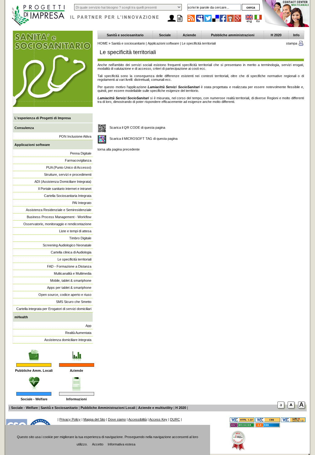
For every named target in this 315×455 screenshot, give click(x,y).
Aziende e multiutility (155, 408)
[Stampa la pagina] (180, 22)
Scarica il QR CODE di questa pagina (137, 127)
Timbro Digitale (80, 238)
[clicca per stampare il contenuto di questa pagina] (301, 44)
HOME (103, 43)
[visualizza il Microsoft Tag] (102, 139)
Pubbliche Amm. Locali (34, 370)
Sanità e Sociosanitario (59, 408)
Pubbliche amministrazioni (232, 35)
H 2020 (276, 35)
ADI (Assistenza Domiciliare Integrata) (62, 181)
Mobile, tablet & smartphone (70, 280)
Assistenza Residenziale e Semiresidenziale (58, 210)
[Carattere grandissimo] (302, 409)
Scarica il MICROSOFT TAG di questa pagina (143, 138)
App (88, 326)
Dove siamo (117, 419)
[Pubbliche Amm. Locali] (33, 353)
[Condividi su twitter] (208, 21)
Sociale (165, 35)
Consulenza (24, 128)
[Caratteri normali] (281, 409)
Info (296, 35)
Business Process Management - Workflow (59, 217)
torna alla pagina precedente (119, 149)
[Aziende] (76, 353)
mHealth (21, 317)
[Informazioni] (76, 381)
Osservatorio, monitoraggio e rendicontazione (57, 224)
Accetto (97, 444)
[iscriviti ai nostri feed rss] (191, 21)
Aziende (76, 370)
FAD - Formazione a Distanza (69, 266)
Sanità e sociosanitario (125, 35)
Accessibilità (137, 419)
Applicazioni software (32, 145)
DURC (175, 419)
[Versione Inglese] (249, 21)
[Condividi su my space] (200, 21)
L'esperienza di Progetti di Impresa (42, 118)
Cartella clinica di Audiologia (71, 252)
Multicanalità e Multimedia (72, 273)
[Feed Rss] (267, 426)
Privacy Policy (70, 419)
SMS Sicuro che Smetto (73, 302)
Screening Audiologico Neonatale (67, 245)
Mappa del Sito (94, 419)
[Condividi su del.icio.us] (216, 21)
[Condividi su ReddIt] (230, 21)
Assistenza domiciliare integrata (67, 340)
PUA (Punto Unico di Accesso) (68, 167)
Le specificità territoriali (74, 259)
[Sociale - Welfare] (34, 381)
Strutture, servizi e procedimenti (67, 174)
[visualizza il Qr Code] (102, 128)
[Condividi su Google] (238, 21)
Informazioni (76, 399)
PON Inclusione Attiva (75, 136)
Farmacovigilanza (78, 160)
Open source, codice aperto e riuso (64, 294)
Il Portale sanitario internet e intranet (64, 188)
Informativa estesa (121, 444)
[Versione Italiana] (258, 21)
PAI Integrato (81, 203)
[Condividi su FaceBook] (223, 21)
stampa (291, 43)
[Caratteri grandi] (292, 409)
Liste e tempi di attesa (75, 231)
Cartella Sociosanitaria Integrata (67, 196)
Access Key (158, 419)
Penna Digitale (80, 153)
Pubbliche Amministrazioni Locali (108, 408)
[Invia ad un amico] (172, 22)
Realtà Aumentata (78, 333)
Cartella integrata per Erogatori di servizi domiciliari (53, 309)
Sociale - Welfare (34, 399)
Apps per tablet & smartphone (69, 287)
